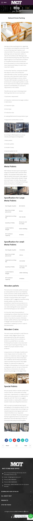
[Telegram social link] (26, 440)
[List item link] (16, 477)
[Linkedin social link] (18, 440)
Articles (19, 11)
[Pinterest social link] (14, 440)
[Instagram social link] (14, 517)
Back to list (16, 445)
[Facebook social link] (6, 440)
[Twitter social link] (10, 440)
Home (13, 11)
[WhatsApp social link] (22, 440)
